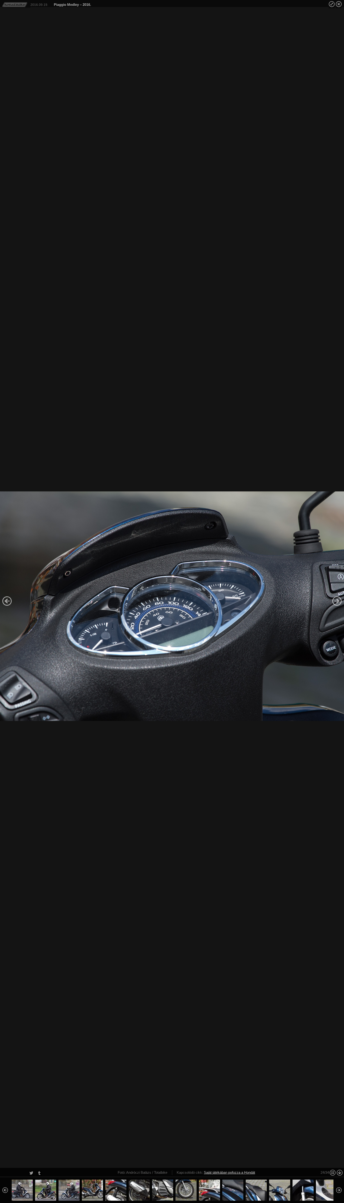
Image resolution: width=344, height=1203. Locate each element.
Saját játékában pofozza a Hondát (229, 1172)
